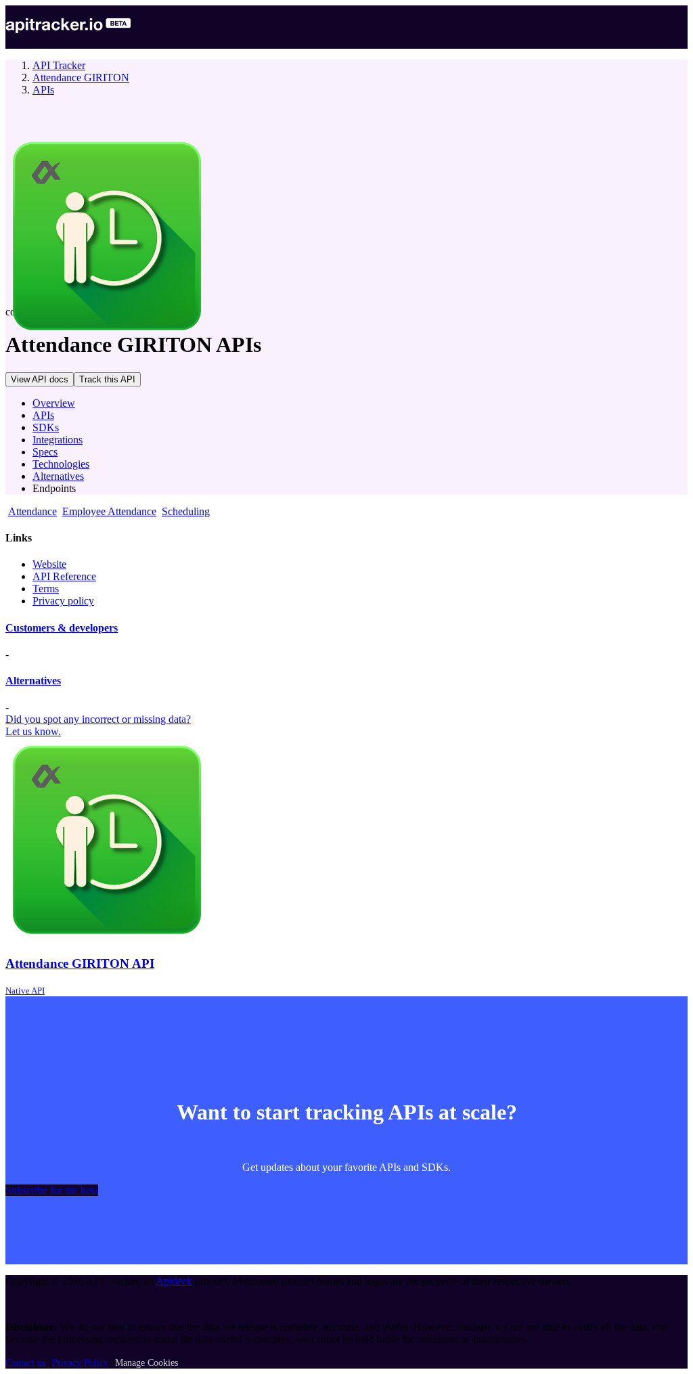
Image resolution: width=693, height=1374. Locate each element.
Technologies (60, 464)
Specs (45, 452)
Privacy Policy (80, 1363)
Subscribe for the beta (51, 1190)
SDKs (45, 427)
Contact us (25, 1363)
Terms (45, 588)
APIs (43, 89)
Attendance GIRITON (80, 77)
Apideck (174, 1281)
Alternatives (58, 476)
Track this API (107, 379)
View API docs (39, 379)
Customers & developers (61, 628)
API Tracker (58, 65)
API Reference (64, 576)
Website (49, 564)
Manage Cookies (146, 1363)
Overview (53, 403)
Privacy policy (63, 600)
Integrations (57, 439)
